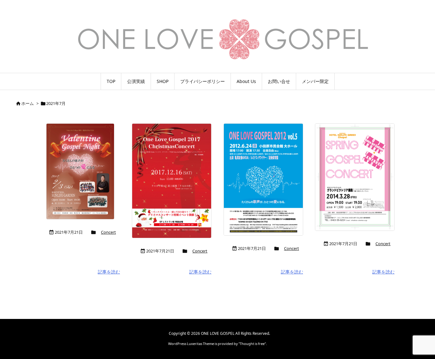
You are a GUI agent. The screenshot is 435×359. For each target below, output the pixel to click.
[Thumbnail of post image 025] (171, 180)
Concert (108, 232)
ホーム (27, 103)
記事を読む (109, 272)
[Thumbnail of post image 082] (263, 179)
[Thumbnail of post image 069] (80, 171)
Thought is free (252, 343)
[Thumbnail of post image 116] (355, 177)
